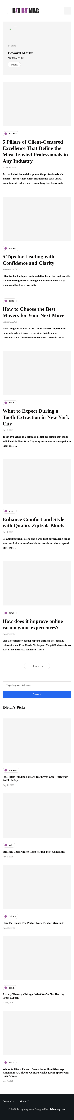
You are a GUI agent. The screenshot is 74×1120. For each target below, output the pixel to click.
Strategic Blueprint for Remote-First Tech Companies (34, 851)
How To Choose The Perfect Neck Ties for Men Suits (33, 923)
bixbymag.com (57, 1109)
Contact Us (8, 1101)
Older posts (37, 666)
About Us (24, 1101)
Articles (14, 64)
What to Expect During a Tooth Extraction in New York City (36, 417)
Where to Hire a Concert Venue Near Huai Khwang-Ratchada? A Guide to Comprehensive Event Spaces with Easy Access (36, 1072)
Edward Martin (20, 53)
